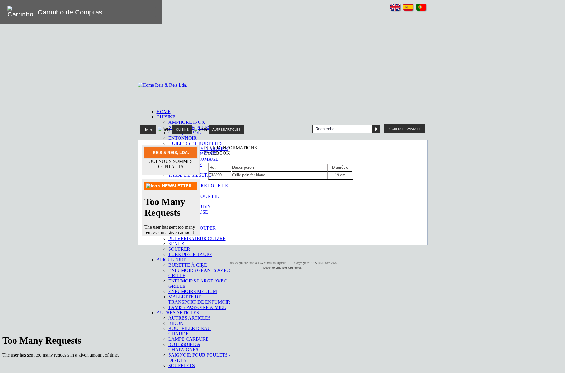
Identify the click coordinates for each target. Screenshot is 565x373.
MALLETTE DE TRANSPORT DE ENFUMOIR (199, 299)
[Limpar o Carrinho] (139, 12)
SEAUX (176, 243)
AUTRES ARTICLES (189, 317)
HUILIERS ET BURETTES (195, 143)
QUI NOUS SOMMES (171, 161)
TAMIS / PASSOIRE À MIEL (197, 307)
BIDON (176, 323)
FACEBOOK (217, 152)
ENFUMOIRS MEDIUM (192, 291)
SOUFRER (179, 249)
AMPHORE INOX (186, 122)
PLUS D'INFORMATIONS (230, 147)
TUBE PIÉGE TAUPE (190, 254)
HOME (164, 111)
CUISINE (182, 129)
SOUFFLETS (181, 365)
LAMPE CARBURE (188, 339)
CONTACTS (170, 166)
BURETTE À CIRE (187, 264)
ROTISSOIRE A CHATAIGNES (184, 347)
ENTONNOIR (182, 138)
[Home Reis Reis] (162, 85)
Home (148, 129)
